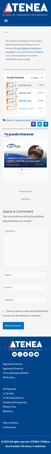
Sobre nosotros (10, 422)
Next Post (25, 199)
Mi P (9, 377)
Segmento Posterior (13, 368)
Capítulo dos (24, 92)
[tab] (24, 85)
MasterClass (9, 406)
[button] (6, 20)
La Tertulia (8, 393)
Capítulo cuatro (26, 108)
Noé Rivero (36, 48)
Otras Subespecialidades (16, 372)
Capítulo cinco (25, 116)
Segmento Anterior (23, 120)
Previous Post (25, 191)
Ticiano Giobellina (22, 48)
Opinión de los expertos (15, 402)
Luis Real (9, 52)
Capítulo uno (24, 85)
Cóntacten (8, 427)
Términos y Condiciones (33, 446)
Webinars (8, 411)
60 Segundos (9, 388)
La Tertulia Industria (13, 397)
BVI (28, 59)
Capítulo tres (24, 100)
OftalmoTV (10, 120)
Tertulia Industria (38, 120)
